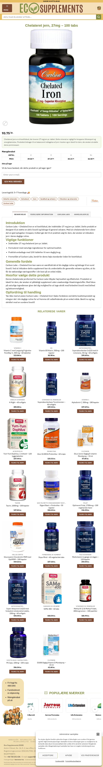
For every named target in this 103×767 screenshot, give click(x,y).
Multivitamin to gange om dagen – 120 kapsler (85, 558)
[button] (98, 734)
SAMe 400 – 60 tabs (51, 609)
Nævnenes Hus (19, 759)
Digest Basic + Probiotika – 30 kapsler (51, 506)
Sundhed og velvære (48, 199)
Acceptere (47, 755)
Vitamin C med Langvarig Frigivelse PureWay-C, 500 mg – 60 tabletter (17, 351)
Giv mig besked (13, 181)
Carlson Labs (8, 203)
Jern (34, 199)
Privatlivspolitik (21, 741)
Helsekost (25, 199)
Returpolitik (26, 740)
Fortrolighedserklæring (73, 761)
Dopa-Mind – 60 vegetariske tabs (51, 557)
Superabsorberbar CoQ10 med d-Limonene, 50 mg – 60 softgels (85, 351)
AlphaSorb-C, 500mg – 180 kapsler (85, 402)
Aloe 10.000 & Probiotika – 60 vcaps (51, 454)
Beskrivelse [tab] (20, 214)
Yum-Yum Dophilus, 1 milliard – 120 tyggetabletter (18, 455)
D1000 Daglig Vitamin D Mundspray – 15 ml (51, 664)
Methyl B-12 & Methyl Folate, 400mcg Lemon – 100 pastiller (85, 610)
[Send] (98, 16)
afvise (68, 755)
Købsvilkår (13, 740)
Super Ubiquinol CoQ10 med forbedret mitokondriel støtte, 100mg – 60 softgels (17, 611)
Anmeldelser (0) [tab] (81, 214)
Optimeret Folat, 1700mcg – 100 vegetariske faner (85, 506)
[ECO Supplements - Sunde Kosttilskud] (51, 8)
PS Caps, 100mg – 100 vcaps (17, 663)
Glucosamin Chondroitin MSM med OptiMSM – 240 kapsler (17, 558)
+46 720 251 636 (13, 757)
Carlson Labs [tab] (63, 214)
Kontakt (34, 741)
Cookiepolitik (59, 761)
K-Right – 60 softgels (17, 402)
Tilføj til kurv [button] (17, 359)
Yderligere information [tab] (41, 214)
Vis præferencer (90, 755)
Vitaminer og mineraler (68, 199)
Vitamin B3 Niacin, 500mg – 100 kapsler (51, 351)
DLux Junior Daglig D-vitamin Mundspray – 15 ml (85, 455)
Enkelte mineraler (10, 199)
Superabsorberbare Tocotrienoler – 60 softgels (51, 403)
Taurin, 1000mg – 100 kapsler (17, 505)
